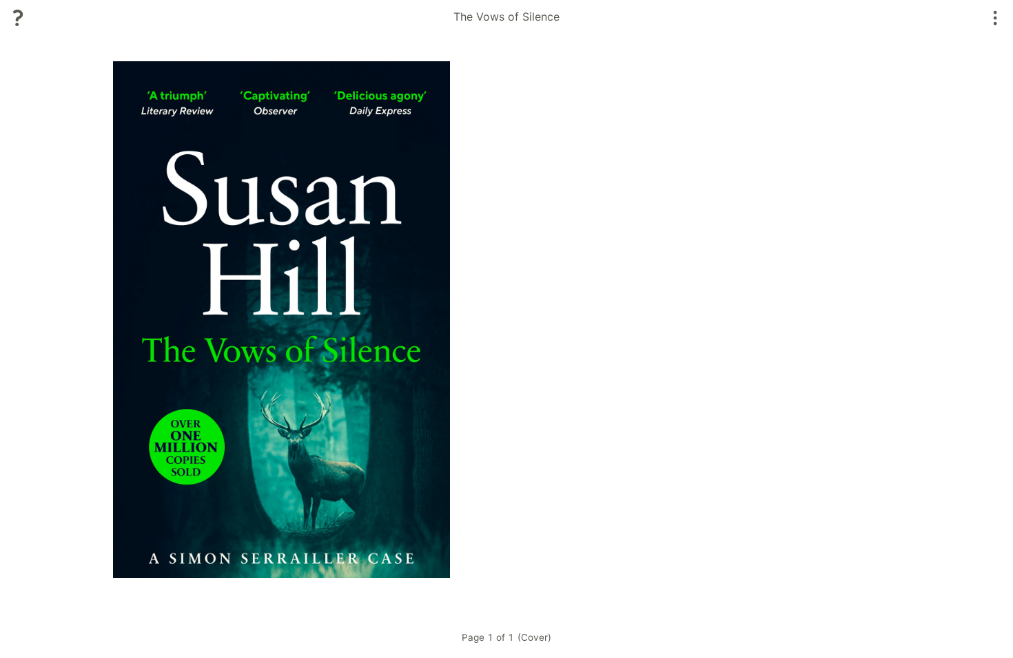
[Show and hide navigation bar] (995, 18)
